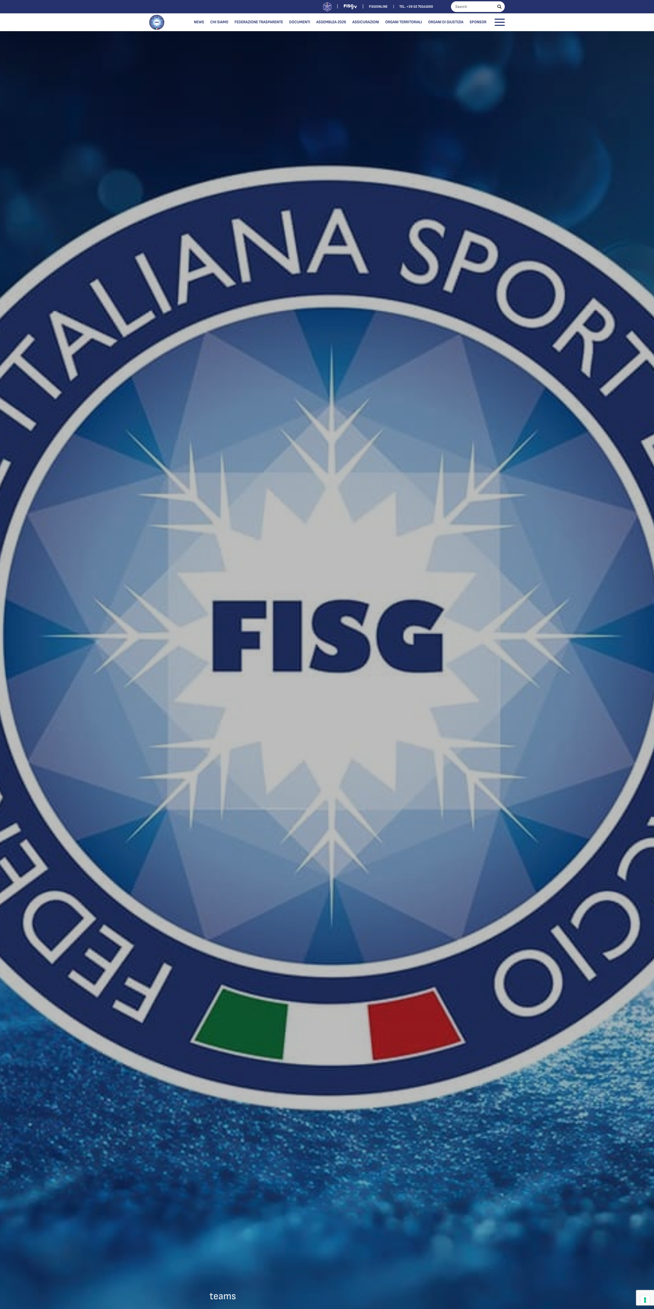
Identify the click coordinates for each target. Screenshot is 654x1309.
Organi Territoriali (403, 22)
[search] (499, 7)
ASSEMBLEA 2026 (331, 22)
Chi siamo (219, 22)
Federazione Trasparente (259, 22)
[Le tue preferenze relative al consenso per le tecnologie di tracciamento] (645, 1300)
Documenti (299, 22)
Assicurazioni (365, 22)
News (199, 22)
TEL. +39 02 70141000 (416, 6)
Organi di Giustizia (445, 22)
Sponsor (478, 22)
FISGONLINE (378, 6)
